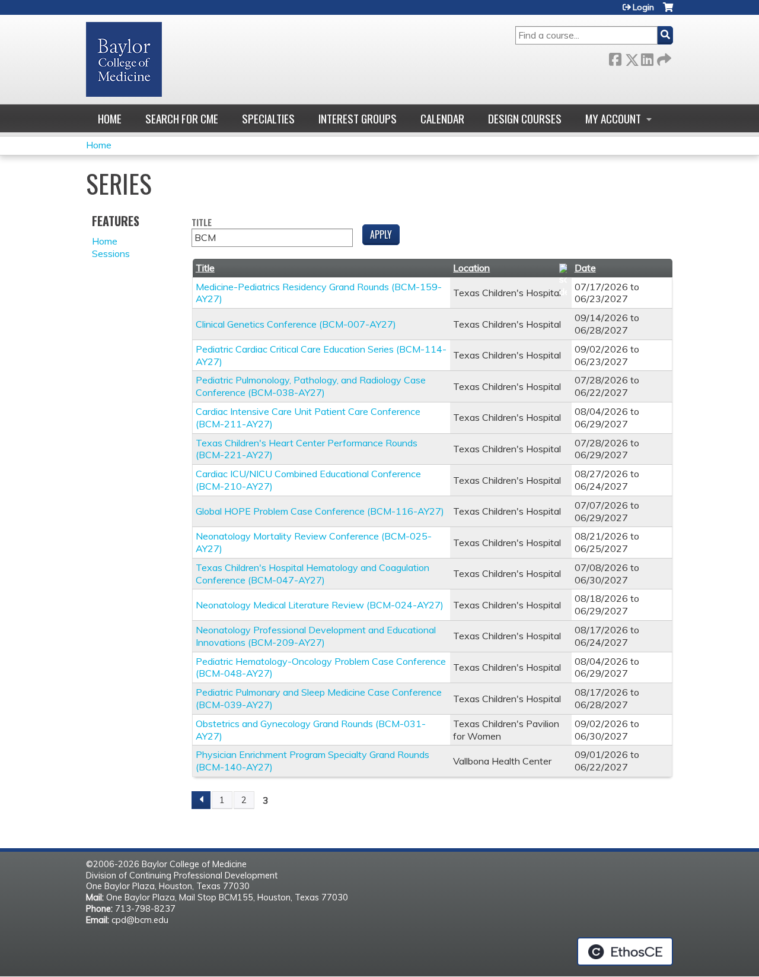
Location (471, 268)
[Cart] (668, 11)
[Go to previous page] (201, 800)
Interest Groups (357, 118)
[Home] (124, 59)
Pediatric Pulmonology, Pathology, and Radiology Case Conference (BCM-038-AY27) (311, 386)
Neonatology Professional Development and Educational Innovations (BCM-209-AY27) (316, 636)
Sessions (111, 253)
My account (613, 118)
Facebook (615, 57)
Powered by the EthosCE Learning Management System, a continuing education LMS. (625, 951)
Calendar (442, 118)
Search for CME (181, 118)
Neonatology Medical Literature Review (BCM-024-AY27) (320, 605)
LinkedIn (647, 57)
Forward (663, 57)
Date (585, 268)
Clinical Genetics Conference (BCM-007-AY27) (296, 324)
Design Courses (525, 118)
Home (110, 118)
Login (643, 7)
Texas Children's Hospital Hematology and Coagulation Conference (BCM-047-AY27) (312, 574)
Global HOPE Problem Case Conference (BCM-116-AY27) (320, 511)
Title (202, 223)
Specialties (268, 118)
